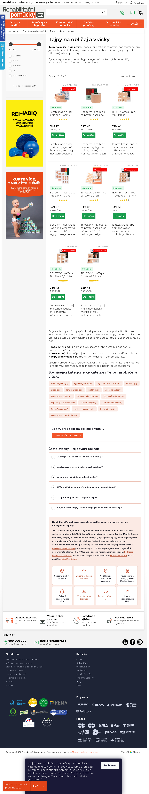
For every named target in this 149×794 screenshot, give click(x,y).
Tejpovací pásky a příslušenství (64, 415)
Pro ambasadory (84, 677)
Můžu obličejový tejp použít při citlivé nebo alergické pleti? (86, 487)
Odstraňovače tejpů (59, 409)
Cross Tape (55, 389)
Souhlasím (110, 765)
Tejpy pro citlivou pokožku (108, 383)
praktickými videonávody (63, 548)
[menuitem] (15, 23)
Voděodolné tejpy (112, 389)
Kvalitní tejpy (93, 389)
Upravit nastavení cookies (85, 752)
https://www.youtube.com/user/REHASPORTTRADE (125, 642)
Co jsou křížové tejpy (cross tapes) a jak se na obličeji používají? (89, 507)
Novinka (17, 66)
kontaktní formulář (118, 555)
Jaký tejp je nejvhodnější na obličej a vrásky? (80, 457)
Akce (15, 61)
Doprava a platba (44, 2)
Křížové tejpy (131, 383)
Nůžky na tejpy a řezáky (84, 409)
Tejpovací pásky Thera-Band (63, 402)
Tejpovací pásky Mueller (114, 396)
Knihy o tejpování (107, 409)
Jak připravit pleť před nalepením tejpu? (77, 497)
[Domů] (13, 31)
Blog (87, 2)
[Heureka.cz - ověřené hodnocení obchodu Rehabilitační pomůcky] (33, 702)
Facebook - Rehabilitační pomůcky (132, 642)
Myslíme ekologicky (16, 677)
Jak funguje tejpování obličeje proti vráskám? (80, 467)
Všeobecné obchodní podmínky (22, 659)
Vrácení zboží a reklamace (19, 663)
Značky (9, 681)
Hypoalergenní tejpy (83, 383)
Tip (14, 71)
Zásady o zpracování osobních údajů (24, 666)
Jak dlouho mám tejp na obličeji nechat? (77, 477)
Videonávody (25, 2)
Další (134, 23)
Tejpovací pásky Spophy (87, 396)
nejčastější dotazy (68, 559)
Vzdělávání (81, 670)
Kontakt (96, 2)
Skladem (17, 56)
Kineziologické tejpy (59, 383)
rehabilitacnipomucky (140, 642)
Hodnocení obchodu (66, 2)
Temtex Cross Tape (74, 389)
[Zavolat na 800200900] (125, 11)
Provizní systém (84, 674)
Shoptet (137, 752)
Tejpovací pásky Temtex (61, 396)
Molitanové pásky (88, 402)
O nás (79, 659)
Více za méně (19, 75)
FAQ (81, 2)
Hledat (103, 13)
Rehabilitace (9, 2)
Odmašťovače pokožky (112, 402)
